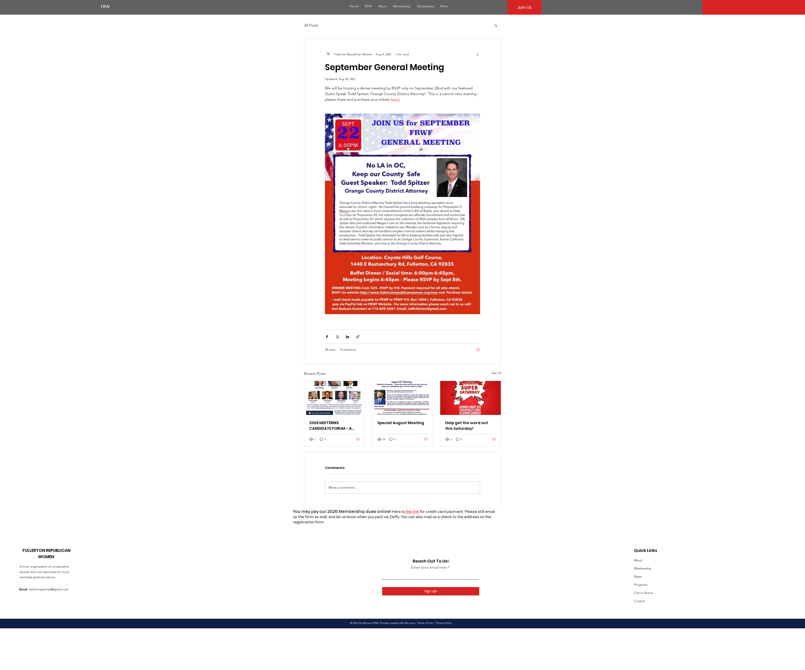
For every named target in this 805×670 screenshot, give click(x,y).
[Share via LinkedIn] (347, 337)
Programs (640, 585)
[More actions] (477, 54)
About (638, 560)
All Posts (311, 25)
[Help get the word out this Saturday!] (470, 398)
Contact (639, 601)
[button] (496, 25)
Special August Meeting (400, 422)
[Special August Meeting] (402, 398)
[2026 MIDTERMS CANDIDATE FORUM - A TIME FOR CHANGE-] (334, 398)
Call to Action (643, 593)
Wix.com (410, 623)
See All (496, 373)
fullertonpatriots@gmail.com (49, 589)
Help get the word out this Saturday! (466, 425)
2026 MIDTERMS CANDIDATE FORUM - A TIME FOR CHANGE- (330, 425)
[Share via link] (358, 337)
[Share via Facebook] (327, 337)
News (638, 576)
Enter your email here (429, 567)
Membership (642, 568)
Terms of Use (425, 623)
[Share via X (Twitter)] (337, 337)
